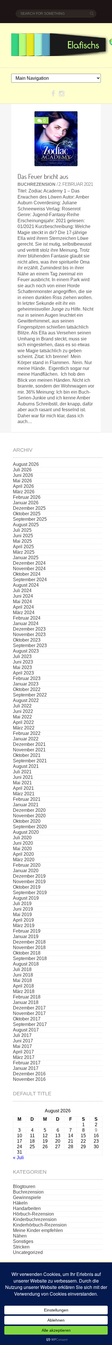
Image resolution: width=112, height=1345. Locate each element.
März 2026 (23, 491)
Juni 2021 (23, 777)
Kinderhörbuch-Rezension (40, 1224)
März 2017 (23, 1057)
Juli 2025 (22, 530)
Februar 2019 (26, 931)
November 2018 (29, 947)
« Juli (18, 1157)
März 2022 (23, 727)
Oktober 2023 (26, 640)
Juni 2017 (23, 1040)
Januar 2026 (25, 502)
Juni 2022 (23, 711)
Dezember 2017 (29, 1007)
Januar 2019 (25, 936)
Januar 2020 (25, 870)
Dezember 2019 (29, 876)
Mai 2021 (22, 782)
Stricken (21, 1246)
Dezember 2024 (29, 563)
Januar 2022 (25, 738)
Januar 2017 (25, 1068)
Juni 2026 (23, 475)
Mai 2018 (22, 980)
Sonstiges (23, 1241)
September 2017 (30, 1024)
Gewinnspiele (27, 1197)
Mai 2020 (22, 848)
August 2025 (26, 524)
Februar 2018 (26, 996)
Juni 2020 (23, 843)
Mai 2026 (22, 480)
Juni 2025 (23, 535)
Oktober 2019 (26, 887)
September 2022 (30, 694)
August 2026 (26, 464)
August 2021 (26, 766)
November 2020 (29, 815)
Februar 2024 (26, 618)
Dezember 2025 (29, 508)
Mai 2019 (22, 914)
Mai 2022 (22, 716)
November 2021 (29, 749)
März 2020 (23, 859)
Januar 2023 (25, 683)
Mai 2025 (22, 541)
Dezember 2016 (29, 1073)
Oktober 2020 (26, 821)
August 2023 (26, 651)
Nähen (20, 1235)
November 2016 (29, 1079)
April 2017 (23, 1051)
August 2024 (26, 585)
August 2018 (26, 963)
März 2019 (23, 925)
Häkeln (20, 1203)
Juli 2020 (22, 837)
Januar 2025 (25, 557)
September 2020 (30, 826)
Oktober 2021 (26, 755)
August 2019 (26, 898)
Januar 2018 (25, 1002)
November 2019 (29, 881)
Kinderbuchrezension (35, 1219)
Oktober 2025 (26, 513)
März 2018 (23, 991)
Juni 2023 (23, 661)
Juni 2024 (23, 596)
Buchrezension (36, 184)
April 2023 (23, 672)
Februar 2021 (26, 799)
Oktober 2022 (26, 689)
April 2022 (23, 722)
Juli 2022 (22, 705)
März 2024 (23, 612)
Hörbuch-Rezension (33, 1213)
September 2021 (30, 760)
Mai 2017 (22, 1046)
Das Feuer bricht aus (43, 176)
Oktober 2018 (26, 953)
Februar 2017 (26, 1062)
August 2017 (26, 1029)
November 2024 (29, 568)
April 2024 (23, 607)
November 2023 (29, 634)
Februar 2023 (26, 678)
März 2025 (23, 552)
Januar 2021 (25, 804)
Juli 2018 (22, 969)
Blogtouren (24, 1186)
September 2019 (30, 892)
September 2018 (30, 958)
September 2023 (30, 645)
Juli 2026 (22, 469)
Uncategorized (28, 1252)
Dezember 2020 (29, 810)
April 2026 (23, 486)
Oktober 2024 (26, 574)
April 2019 (23, 920)
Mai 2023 (22, 667)
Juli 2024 (22, 590)
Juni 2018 (23, 974)
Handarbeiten (27, 1208)
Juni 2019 (23, 909)
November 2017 (29, 1013)
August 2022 (26, 700)
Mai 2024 (22, 601)
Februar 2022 (26, 733)
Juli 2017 (22, 1035)
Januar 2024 (25, 623)
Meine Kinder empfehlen (38, 1230)
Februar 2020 (26, 865)
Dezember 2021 (29, 744)
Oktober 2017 (26, 1018)
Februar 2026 (26, 497)
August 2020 (26, 832)
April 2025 (23, 546)
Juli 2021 (22, 771)
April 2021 (23, 788)
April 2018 (23, 985)
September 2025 (30, 519)
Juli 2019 (22, 903)
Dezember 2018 (29, 942)
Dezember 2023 (29, 629)
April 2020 (23, 854)
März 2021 (23, 793)
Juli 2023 (22, 656)
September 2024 (30, 579)
